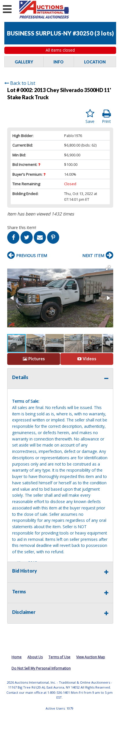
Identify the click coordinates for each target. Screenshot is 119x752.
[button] (108, 268)
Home (17, 657)
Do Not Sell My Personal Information (41, 668)
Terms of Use (59, 657)
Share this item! (21, 227)
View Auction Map (90, 657)
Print (106, 121)
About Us (35, 657)
